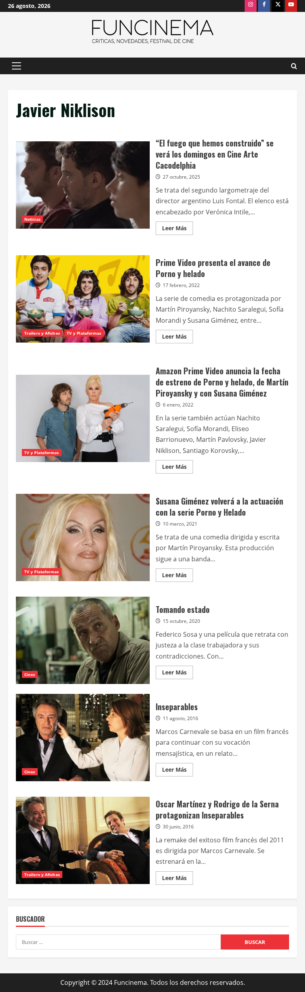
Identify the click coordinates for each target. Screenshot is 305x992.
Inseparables (83, 737)
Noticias (32, 219)
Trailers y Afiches (42, 333)
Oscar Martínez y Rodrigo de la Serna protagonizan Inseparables (83, 840)
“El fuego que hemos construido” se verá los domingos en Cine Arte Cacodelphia (83, 185)
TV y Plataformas (84, 333)
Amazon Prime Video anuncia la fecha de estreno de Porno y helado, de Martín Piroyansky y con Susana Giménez (83, 418)
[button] (16, 66)
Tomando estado (83, 640)
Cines (29, 674)
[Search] (294, 66)
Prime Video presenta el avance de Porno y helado (83, 299)
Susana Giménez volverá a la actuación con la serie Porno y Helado (83, 537)
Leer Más (177, 229)
